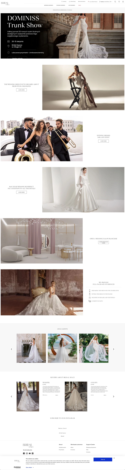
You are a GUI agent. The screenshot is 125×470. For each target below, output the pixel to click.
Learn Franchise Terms (103, 242)
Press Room (61, 449)
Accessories (72, 5)
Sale (79, 5)
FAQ (87, 449)
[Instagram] (27, 453)
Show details (29, 467)
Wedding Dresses (48, 5)
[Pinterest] (32, 453)
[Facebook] (24, 453)
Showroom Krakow (81, 1)
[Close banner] (114, 458)
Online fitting (73, 1)
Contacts (64, 1)
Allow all (103, 459)
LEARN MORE (21, 89)
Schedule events (62, 447)
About (72, 447)
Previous (11, 349)
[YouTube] (30, 453)
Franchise (73, 449)
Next (113, 349)
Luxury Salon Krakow (93, 1)
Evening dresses (61, 5)
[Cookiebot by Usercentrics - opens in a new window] (17, 467)
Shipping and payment (91, 447)
